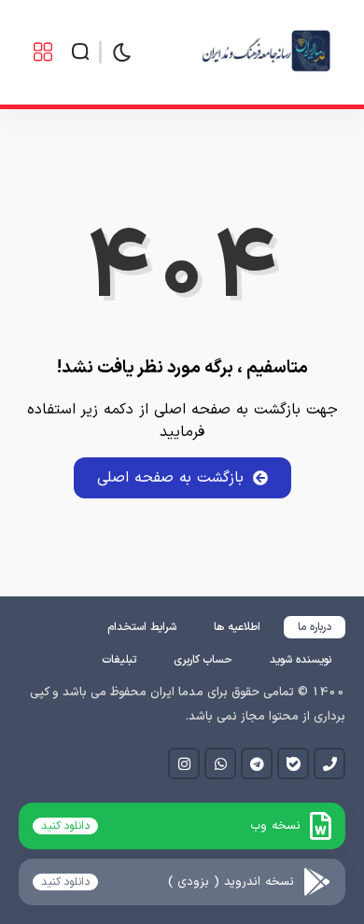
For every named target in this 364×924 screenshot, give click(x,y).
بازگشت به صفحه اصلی (170, 478)
